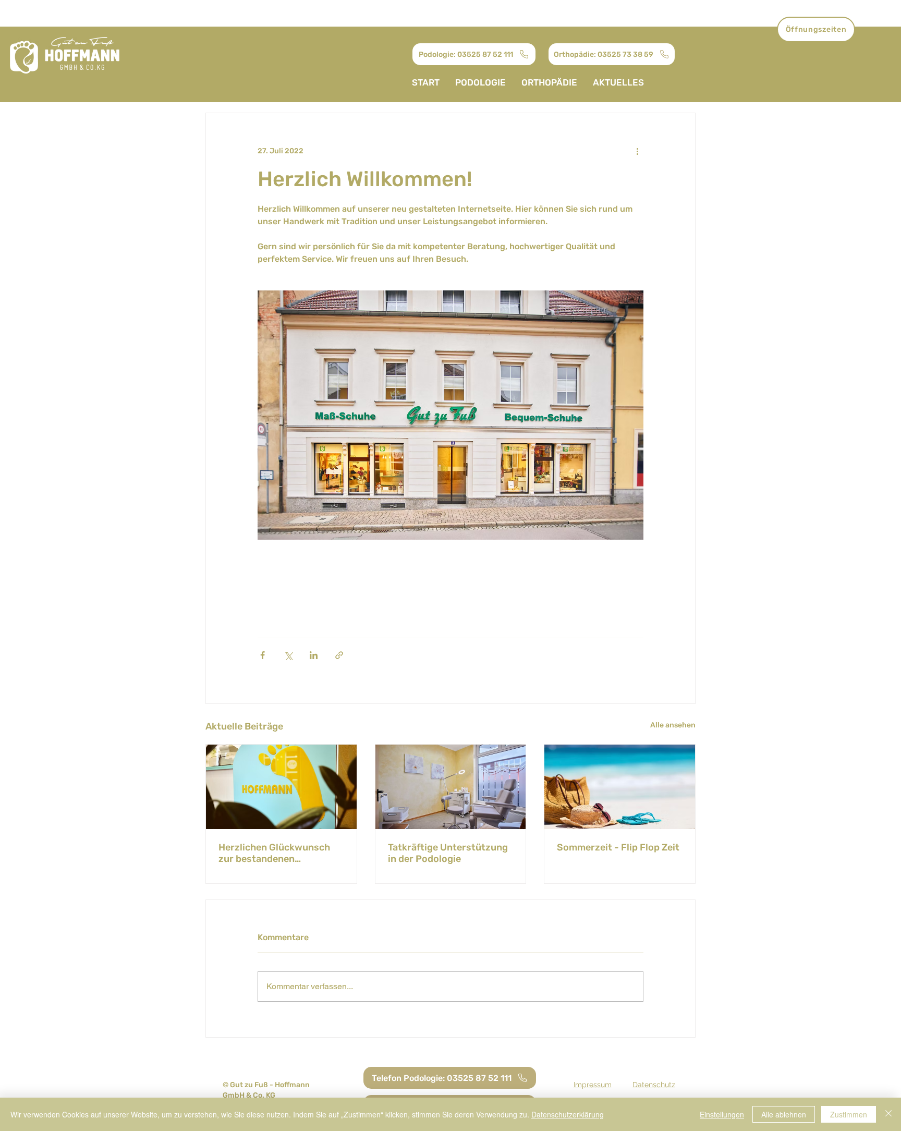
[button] (816, 29)
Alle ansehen (673, 725)
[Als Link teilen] (339, 655)
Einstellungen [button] (722, 1114)
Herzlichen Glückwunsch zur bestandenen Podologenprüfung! (274, 853)
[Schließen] (888, 1114)
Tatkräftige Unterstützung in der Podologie (448, 853)
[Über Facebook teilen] (262, 655)
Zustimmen (848, 1114)
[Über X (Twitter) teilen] (288, 655)
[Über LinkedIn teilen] (314, 655)
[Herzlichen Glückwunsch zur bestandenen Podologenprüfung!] (281, 787)
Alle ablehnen (783, 1114)
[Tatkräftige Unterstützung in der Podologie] (450, 787)
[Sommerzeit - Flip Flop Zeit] (619, 787)
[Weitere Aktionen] (637, 150)
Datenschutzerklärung (567, 1114)
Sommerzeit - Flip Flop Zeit (618, 847)
